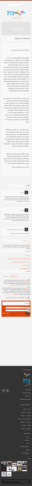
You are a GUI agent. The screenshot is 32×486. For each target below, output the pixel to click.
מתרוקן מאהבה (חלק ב (24, 268)
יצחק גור (24, 409)
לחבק (29, 409)
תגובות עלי (5, 276)
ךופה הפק (27, 255)
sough (27, 449)
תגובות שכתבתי (13, 276)
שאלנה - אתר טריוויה (26, 392)
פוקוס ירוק (28, 412)
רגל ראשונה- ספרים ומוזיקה (25, 399)
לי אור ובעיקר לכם (20, 229)
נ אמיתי (27, 437)
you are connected (26, 418)
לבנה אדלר (22, 422)
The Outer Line (26, 453)
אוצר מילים (28, 415)
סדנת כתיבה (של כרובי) (24, 446)
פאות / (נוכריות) (26, 265)
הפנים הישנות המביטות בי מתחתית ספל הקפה (19, 258)
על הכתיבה (28, 422)
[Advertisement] (16, 24)
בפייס (25, 385)
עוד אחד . (22, 192)
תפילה (29, 425)
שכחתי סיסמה (5, 313)
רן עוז (28, 443)
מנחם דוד (23, 412)
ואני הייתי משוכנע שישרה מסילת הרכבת (21, 262)
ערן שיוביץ (27, 440)
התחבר (27, 313)
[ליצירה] (26, 280)
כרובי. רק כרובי (26, 241)
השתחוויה (28, 428)
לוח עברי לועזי (27, 396)
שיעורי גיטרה (28, 389)
